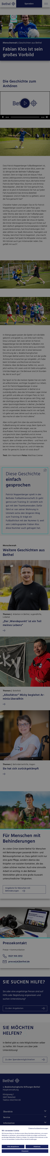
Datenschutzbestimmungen (38, 1128)
